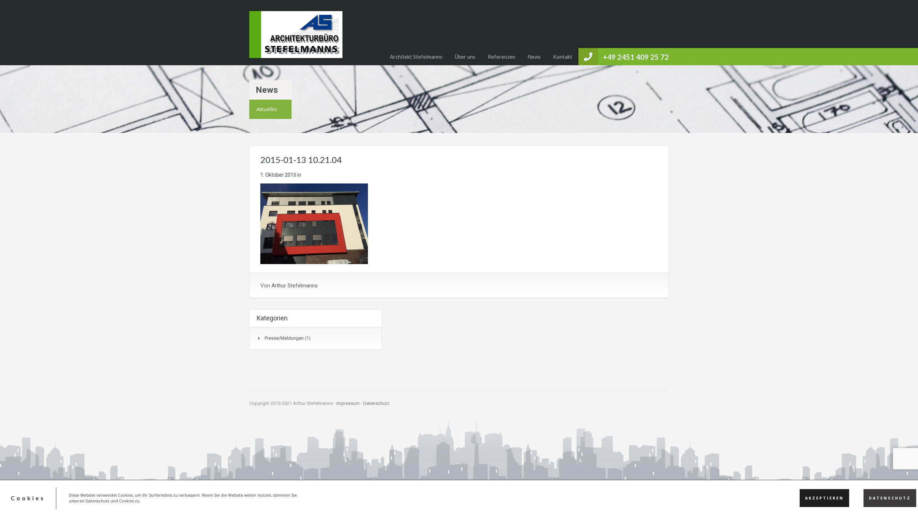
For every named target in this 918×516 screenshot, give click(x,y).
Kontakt (562, 56)
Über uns (465, 56)
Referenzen (501, 56)
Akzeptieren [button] (824, 498)
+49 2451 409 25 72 (636, 56)
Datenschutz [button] (890, 498)
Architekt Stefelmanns (416, 56)
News (534, 56)
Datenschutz (376, 403)
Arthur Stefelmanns (294, 285)
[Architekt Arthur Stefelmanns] (295, 38)
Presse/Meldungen (284, 338)
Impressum (348, 403)
